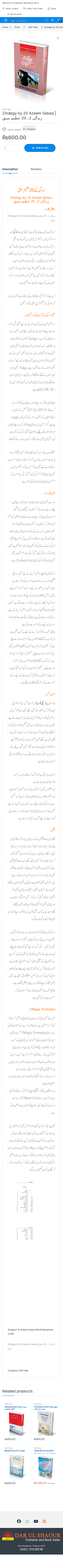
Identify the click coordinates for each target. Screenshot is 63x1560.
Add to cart (42, 147)
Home (5, 27)
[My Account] (52, 20)
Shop (53, 8)
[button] (58, 38)
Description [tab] (10, 169)
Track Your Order (34, 8)
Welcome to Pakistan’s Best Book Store (20, 3)
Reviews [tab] (36, 169)
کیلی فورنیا (41, 703)
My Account (16, 14)
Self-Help (33, 27)
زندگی (16, 232)
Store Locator (12, 8)
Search (46, 20)
